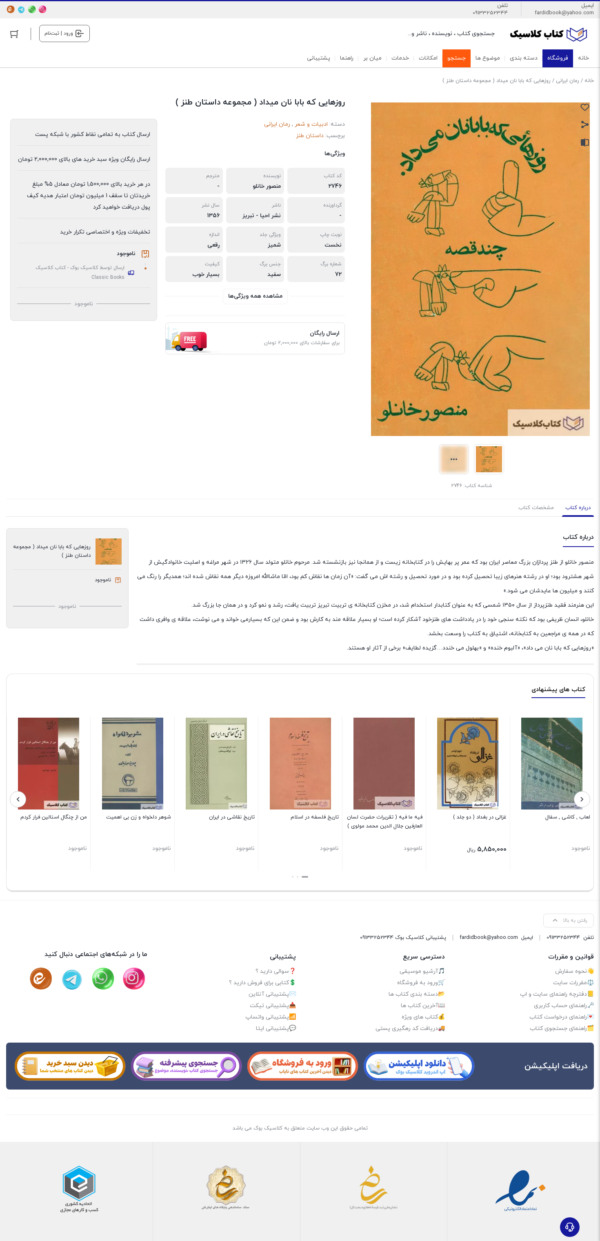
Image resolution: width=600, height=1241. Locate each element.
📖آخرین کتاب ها (423, 1006)
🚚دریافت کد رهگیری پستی (410, 1028)
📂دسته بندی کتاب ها (417, 994)
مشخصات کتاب (536, 508)
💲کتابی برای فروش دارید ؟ (262, 983)
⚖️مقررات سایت (573, 983)
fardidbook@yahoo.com (564, 13)
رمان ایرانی (567, 81)
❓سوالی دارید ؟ (276, 971)
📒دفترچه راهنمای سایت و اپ (557, 994)
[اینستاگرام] (42, 9)
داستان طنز (310, 136)
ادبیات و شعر (311, 124)
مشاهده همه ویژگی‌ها (255, 296)
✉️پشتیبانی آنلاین (272, 994)
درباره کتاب (578, 508)
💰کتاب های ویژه (423, 1017)
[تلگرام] (21, 9)
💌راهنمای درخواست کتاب (561, 1017)
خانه (589, 81)
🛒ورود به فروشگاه (421, 983)
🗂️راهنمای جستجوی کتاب (562, 1028)
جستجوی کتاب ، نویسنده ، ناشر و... (451, 34)
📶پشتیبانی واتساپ (270, 1017)
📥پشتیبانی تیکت (273, 1006)
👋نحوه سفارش (574, 971)
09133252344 (490, 13)
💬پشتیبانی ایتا (276, 1028)
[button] (305, 877)
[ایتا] (10, 9)
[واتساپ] (31, 9)
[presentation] (582, 799)
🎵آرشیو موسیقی (422, 971)
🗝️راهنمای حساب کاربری (564, 1006)
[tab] (578, 507)
